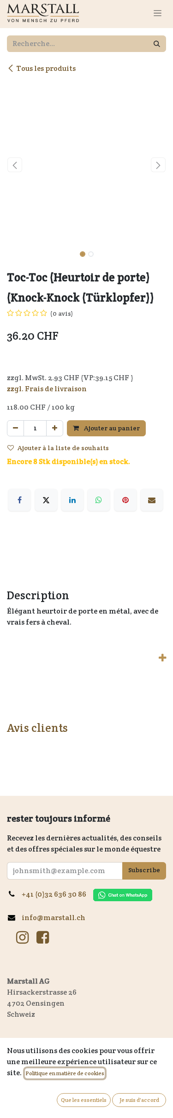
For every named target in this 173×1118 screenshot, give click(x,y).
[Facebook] (19, 500)
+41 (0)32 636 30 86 (57, 894)
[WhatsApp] (99, 500)
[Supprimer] (15, 428)
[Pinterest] (125, 500)
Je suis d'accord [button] (139, 1099)
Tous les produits (46, 68)
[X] (46, 500)
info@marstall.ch (53, 917)
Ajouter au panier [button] (111, 428)
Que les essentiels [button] (84, 1099)
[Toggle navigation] (157, 13)
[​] (22, 937)
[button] (15, 164)
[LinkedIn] (72, 500)
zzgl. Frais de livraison (47, 389)
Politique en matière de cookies (64, 1073)
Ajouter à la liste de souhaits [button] (63, 448)
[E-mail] (152, 500)
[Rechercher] (157, 43)
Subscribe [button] (144, 870)
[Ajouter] (54, 428)
